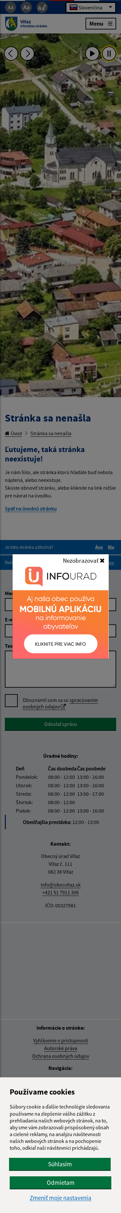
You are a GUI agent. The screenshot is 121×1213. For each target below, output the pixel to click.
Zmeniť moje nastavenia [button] (60, 1198)
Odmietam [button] (61, 1182)
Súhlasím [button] (60, 1164)
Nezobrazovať (81, 560)
